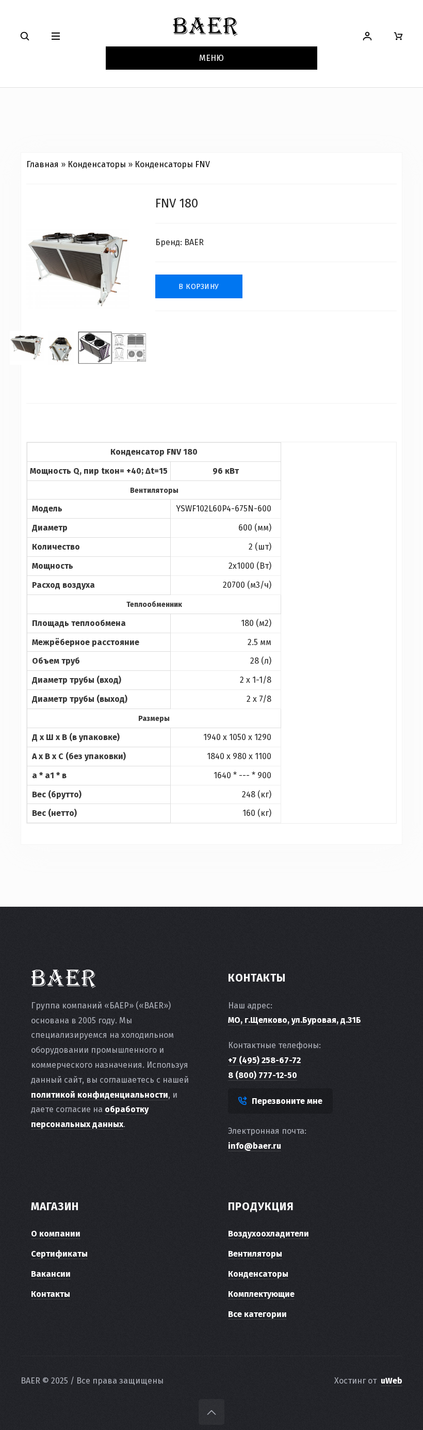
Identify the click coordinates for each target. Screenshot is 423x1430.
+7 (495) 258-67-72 (264, 1060)
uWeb (391, 1381)
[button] (56, 36)
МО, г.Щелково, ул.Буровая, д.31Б (294, 1020)
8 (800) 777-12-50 (262, 1075)
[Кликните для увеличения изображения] (77, 268)
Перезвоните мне (287, 1101)
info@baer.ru (254, 1146)
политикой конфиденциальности (99, 1095)
